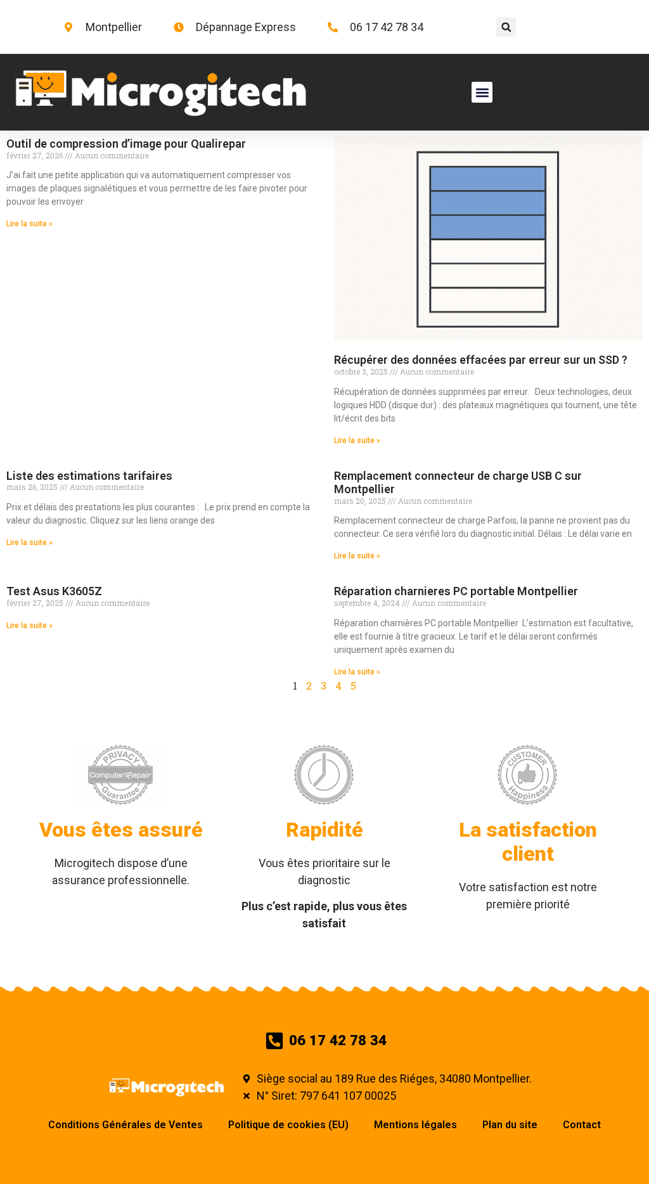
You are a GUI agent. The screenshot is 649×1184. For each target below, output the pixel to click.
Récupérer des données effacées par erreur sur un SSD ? (480, 359)
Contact (582, 1125)
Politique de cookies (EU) (288, 1125)
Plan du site (509, 1125)
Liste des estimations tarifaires (89, 475)
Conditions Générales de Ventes (125, 1125)
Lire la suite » (29, 223)
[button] (506, 27)
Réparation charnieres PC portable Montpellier (456, 591)
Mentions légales (415, 1125)
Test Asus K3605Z (54, 591)
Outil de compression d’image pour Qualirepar (126, 143)
